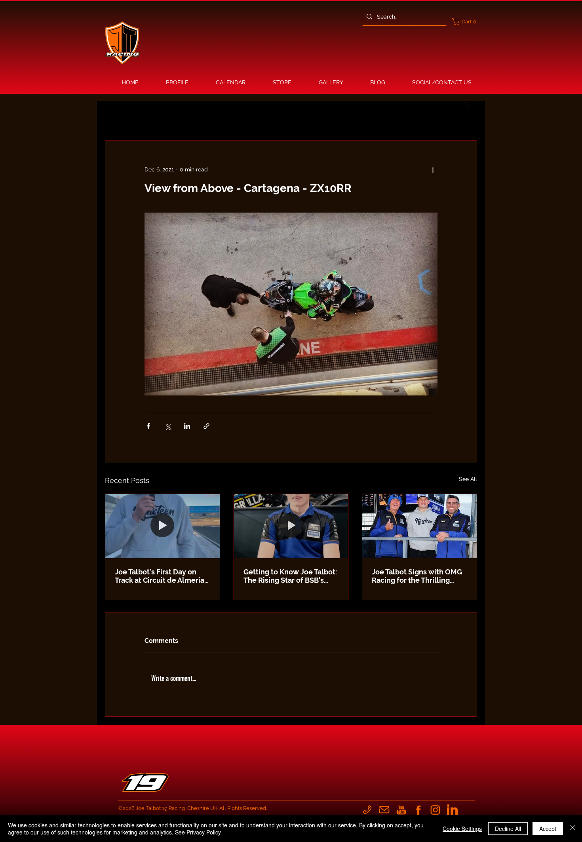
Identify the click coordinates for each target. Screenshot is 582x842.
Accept (547, 828)
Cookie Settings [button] (462, 828)
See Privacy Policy (198, 832)
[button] (466, 21)
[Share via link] (206, 426)
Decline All (508, 828)
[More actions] (432, 169)
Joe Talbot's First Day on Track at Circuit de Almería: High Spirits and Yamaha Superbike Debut (160, 576)
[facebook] (418, 809)
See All (468, 479)
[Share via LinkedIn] (187, 426)
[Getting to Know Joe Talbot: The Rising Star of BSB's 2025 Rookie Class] (291, 526)
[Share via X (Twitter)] (167, 426)
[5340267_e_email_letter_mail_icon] (384, 809)
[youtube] (401, 809)
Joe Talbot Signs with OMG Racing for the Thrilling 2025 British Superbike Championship (417, 576)
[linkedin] (452, 809)
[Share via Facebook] (148, 426)
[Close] (572, 828)
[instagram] (435, 809)
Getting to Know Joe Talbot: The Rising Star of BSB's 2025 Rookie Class (290, 576)
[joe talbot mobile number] (367, 809)
